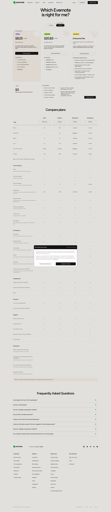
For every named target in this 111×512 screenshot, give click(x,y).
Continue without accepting (70, 247)
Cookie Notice (55, 259)
